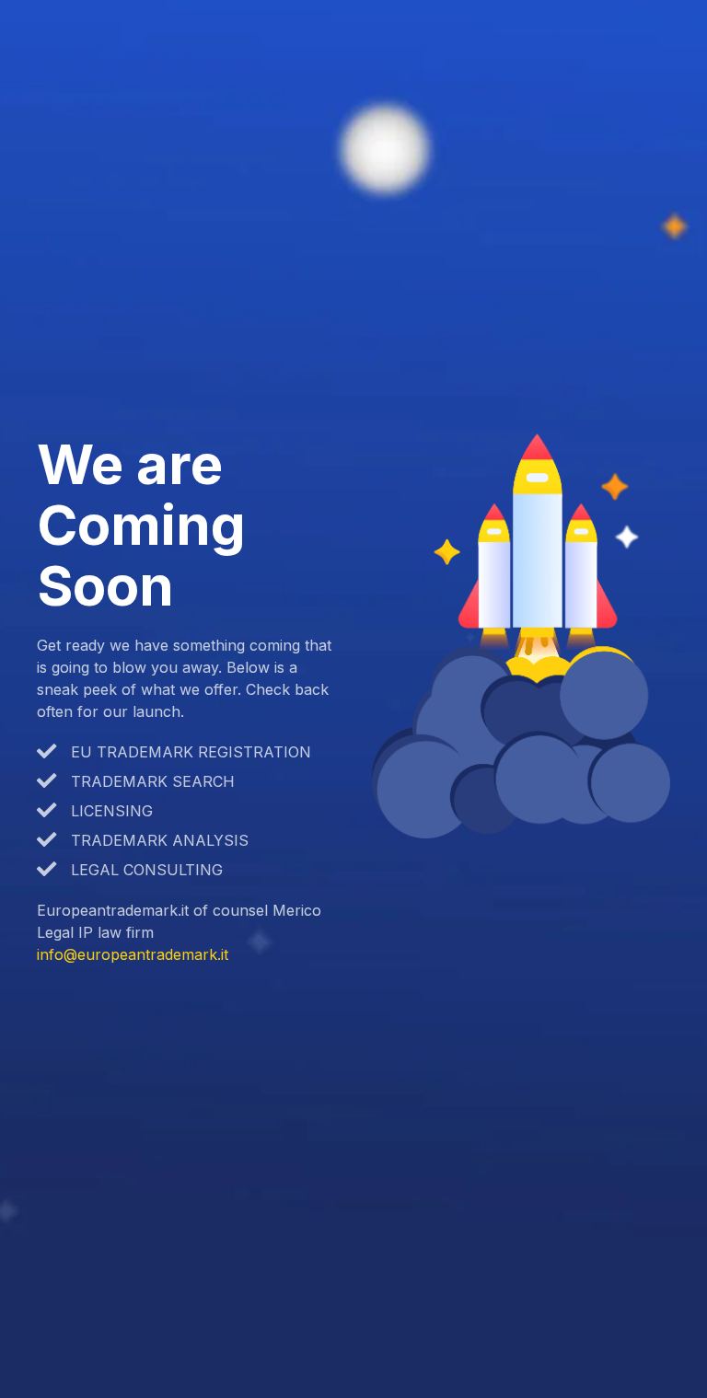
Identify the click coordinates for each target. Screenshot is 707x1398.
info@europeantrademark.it (132, 954)
